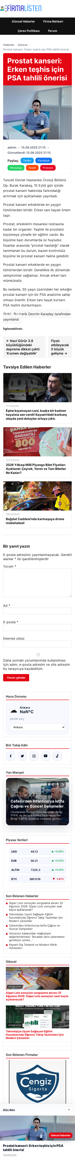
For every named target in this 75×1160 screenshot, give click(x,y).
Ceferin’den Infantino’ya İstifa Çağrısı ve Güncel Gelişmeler (34, 927)
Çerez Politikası (29, 30)
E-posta (10, 622)
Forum (52, 30)
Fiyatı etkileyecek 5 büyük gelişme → (60, 347)
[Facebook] (10, 756)
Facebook (44, 160)
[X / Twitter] (22, 756)
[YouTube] (45, 756)
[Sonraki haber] (62, 784)
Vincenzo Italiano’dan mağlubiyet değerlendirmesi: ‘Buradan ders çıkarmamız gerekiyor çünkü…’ (37, 937)
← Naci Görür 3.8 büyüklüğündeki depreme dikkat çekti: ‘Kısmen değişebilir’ (23, 347)
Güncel (22, 44)
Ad (6, 605)
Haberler (8, 44)
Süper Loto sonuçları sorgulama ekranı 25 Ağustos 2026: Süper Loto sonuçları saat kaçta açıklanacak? (36, 906)
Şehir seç (17, 718)
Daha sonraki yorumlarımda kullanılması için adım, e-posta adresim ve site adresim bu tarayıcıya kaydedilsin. (36, 664)
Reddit (32, 167)
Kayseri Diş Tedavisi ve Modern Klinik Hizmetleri (33, 946)
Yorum (9, 566)
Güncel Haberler (23, 21)
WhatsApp (16, 167)
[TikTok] (57, 756)
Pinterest (48, 167)
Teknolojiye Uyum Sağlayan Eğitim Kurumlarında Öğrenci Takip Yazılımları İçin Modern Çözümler (36, 918)
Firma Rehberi (53, 21)
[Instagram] (34, 756)
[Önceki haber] (53, 784)
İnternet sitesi (13, 638)
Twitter (27, 160)
